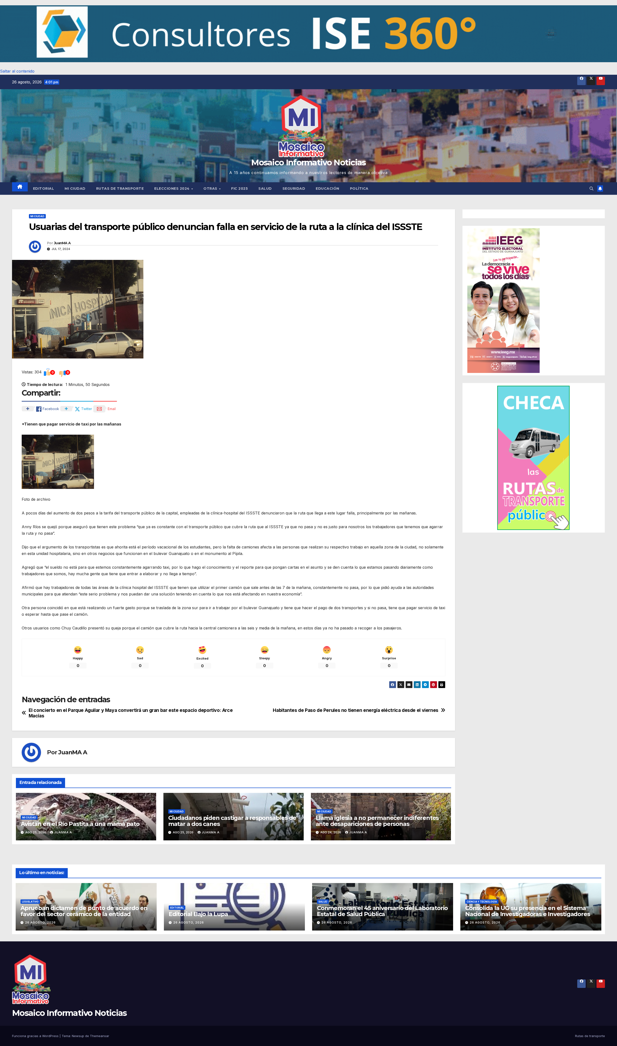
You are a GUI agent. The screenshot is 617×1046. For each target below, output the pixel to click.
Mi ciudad (75, 188)
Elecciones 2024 (172, 188)
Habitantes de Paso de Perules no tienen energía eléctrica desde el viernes (355, 710)
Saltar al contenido (17, 71)
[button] (308, 33)
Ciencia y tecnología (482, 901)
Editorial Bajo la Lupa (198, 914)
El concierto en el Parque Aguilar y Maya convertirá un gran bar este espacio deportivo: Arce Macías (131, 713)
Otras (210, 188)
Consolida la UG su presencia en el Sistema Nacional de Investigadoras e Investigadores (527, 911)
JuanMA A (62, 243)
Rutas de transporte (120, 188)
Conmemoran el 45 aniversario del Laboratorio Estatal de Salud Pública (382, 911)
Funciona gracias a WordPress (36, 1036)
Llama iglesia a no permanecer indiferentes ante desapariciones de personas (377, 820)
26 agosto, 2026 (40, 922)
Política (359, 188)
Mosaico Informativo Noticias (308, 162)
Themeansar (99, 1036)
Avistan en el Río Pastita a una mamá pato (80, 823)
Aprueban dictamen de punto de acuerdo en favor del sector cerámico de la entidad (84, 911)
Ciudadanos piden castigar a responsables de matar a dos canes (232, 820)
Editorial (43, 188)
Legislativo (30, 901)
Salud (265, 188)
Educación (327, 188)
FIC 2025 (239, 188)
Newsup (78, 1036)
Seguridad (293, 188)
